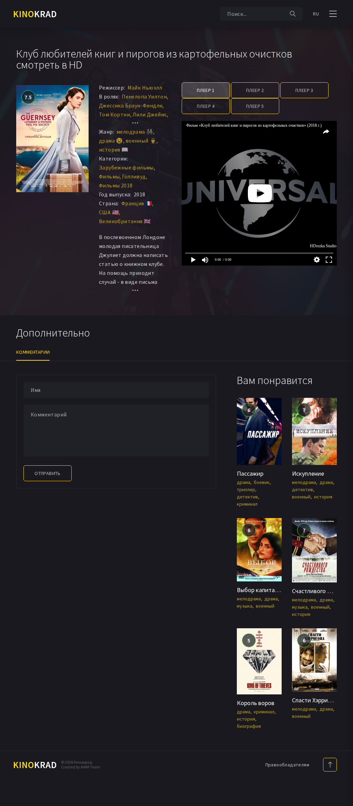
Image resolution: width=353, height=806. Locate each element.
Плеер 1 (206, 90)
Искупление (308, 473)
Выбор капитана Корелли (271, 590)
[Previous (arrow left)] (12, 403)
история (323, 497)
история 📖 (114, 149)
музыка (244, 606)
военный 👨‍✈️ (141, 140)
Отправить (47, 473)
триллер (246, 489)
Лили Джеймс (149, 114)
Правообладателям (287, 765)
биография (249, 726)
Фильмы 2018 (115, 185)
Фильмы (109, 176)
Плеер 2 (255, 90)
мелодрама (304, 482)
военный (301, 497)
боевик (262, 482)
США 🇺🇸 (109, 212)
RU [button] (316, 14)
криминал (247, 504)
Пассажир (250, 473)
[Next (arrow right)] (341, 403)
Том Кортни (114, 114)
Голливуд (133, 176)
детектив (247, 497)
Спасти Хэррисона (316, 700)
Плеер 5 (255, 106)
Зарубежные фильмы (126, 167)
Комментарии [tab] (33, 352)
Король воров (255, 703)
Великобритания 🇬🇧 (125, 221)
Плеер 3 (304, 90)
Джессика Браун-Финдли (130, 105)
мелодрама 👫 (135, 131)
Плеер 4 (206, 106)
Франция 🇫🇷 (136, 203)
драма (243, 482)
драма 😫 (111, 140)
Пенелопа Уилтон (144, 96)
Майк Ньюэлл (145, 87)
